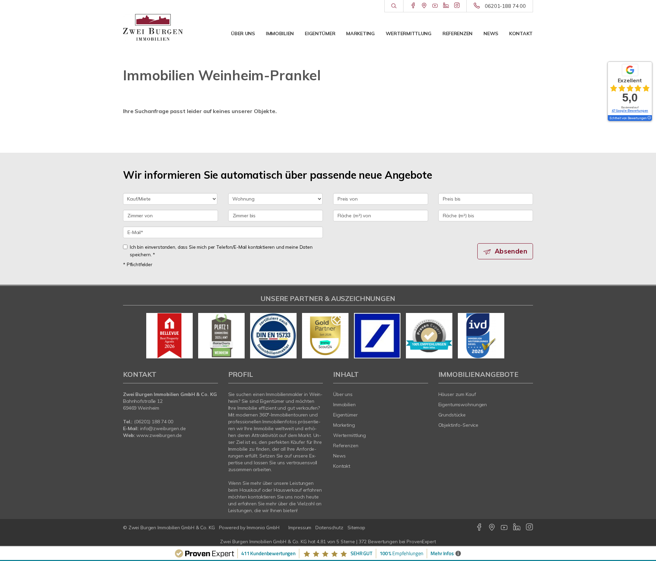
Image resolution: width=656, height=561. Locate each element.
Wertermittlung (409, 33)
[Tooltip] (649, 118)
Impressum (299, 527)
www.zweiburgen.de (159, 435)
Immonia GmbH (263, 527)
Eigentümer (320, 33)
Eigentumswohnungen (462, 404)
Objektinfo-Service (458, 425)
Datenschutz (329, 527)
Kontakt (521, 33)
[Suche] (393, 6)
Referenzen (457, 33)
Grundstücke (452, 415)
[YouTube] (435, 5)
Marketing (360, 33)
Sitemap (356, 527)
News (490, 33)
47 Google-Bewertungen (630, 110)
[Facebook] (413, 5)
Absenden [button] (511, 251)
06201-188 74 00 (505, 6)
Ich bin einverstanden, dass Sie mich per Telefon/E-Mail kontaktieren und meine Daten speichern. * (221, 250)
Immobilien (280, 33)
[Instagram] (457, 5)
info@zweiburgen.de (163, 428)
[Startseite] (153, 27)
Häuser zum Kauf (457, 394)
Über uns (243, 33)
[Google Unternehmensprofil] (424, 5)
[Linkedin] (446, 5)
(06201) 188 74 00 (153, 422)
